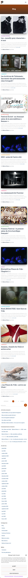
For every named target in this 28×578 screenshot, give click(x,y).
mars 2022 (4, 498)
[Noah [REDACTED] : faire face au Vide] (14, 295)
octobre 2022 (4, 486)
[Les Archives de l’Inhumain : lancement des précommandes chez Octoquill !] (14, 63)
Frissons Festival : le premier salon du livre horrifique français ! (12, 231)
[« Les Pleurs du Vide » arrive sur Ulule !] (14, 371)
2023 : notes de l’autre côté (11, 157)
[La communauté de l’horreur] (14, 179)
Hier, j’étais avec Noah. (6, 420)
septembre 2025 (5, 455)
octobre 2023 (4, 481)
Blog (3, 525)
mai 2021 (4, 513)
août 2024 (4, 466)
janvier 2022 (4, 503)
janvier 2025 (4, 460)
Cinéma (3, 528)
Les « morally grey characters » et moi (19, 439)
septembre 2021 (5, 508)
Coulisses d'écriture (5, 154)
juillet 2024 (4, 468)
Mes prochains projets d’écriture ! (9, 415)
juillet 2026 (4, 448)
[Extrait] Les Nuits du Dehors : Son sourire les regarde (13, 422)
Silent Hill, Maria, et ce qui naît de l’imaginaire (11, 412)
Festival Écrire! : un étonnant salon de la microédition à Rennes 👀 (12, 119)
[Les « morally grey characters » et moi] (14, 24)
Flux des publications (6, 552)
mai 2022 (4, 493)
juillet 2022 (4, 491)
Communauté (3, 74)
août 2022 (4, 488)
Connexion (4, 549)
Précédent (6, 401)
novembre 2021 (5, 506)
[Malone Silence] (3, 2)
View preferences (14, 573)
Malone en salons (5, 114)
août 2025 (4, 458)
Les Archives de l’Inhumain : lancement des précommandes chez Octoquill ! (13, 78)
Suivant (22, 401)
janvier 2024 (4, 473)
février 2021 (4, 518)
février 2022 (4, 501)
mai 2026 (4, 450)
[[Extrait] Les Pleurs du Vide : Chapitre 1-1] (14, 255)
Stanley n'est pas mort (6, 543)
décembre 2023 (5, 476)
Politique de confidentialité (9, 576)
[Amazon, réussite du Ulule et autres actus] (14, 333)
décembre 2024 (5, 463)
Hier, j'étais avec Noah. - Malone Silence (10, 429)
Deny (14, 569)
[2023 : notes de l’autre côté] (14, 143)
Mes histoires (4, 540)
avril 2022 (4, 496)
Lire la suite (18, 47)
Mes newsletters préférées (16, 434)
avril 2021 (4, 516)
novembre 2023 (5, 478)
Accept (14, 566)
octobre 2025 (4, 453)
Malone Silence (5, 434)
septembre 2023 (5, 483)
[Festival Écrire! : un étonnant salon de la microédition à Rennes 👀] (14, 103)
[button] (26, 555)
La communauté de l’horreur (12, 193)
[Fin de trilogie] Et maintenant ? (8, 417)
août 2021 (4, 511)
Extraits (3, 535)
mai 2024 (4, 471)
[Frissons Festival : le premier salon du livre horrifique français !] (14, 215)
